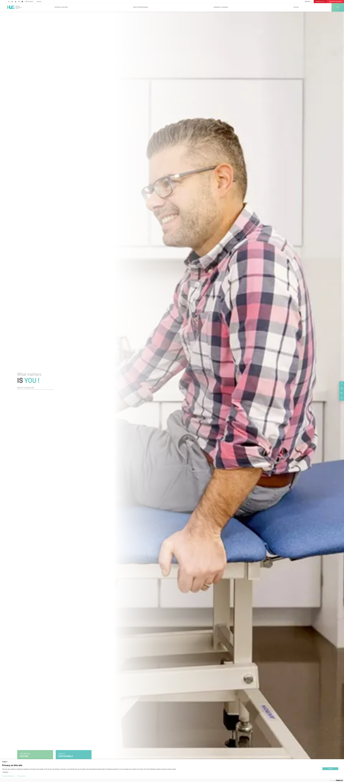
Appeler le (320, 1)
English (307, 1)
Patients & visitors (61, 7)
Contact (39, 1)
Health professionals (140, 7)
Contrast (30, 1)
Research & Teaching (221, 7)
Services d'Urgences (335, 1)
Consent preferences (8, 776)
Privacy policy (21, 776)
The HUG (296, 7)
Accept (330, 768)
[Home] (14, 7)
